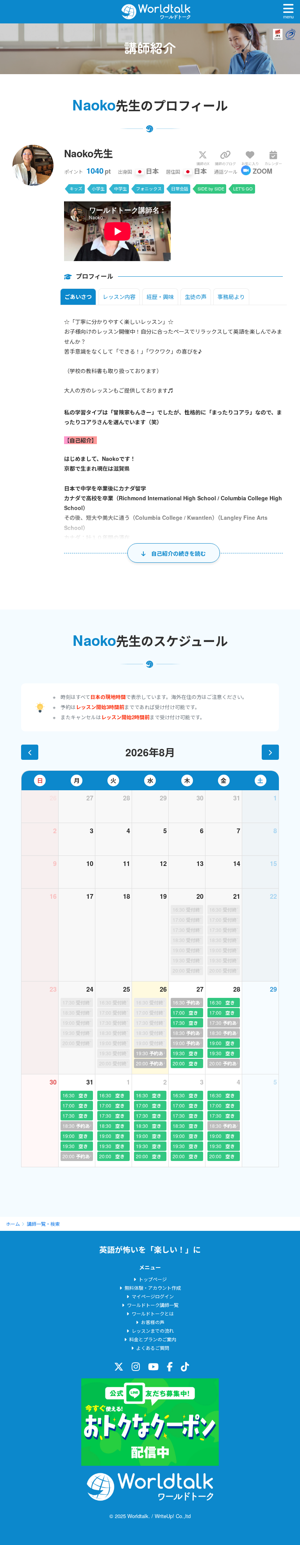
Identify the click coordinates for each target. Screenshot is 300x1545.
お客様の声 (152, 1322)
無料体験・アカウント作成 (153, 1287)
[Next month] (270, 752)
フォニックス (149, 188)
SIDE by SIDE (211, 188)
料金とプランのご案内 (152, 1339)
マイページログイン (153, 1296)
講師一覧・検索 (43, 1223)
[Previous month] (29, 752)
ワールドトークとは (153, 1313)
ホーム (13, 1223)
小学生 (98, 188)
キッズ (76, 188)
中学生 (120, 188)
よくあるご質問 (152, 1347)
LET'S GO (243, 188)
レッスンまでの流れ (153, 1330)
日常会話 (179, 188)
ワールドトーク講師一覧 (153, 1304)
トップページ (153, 1279)
